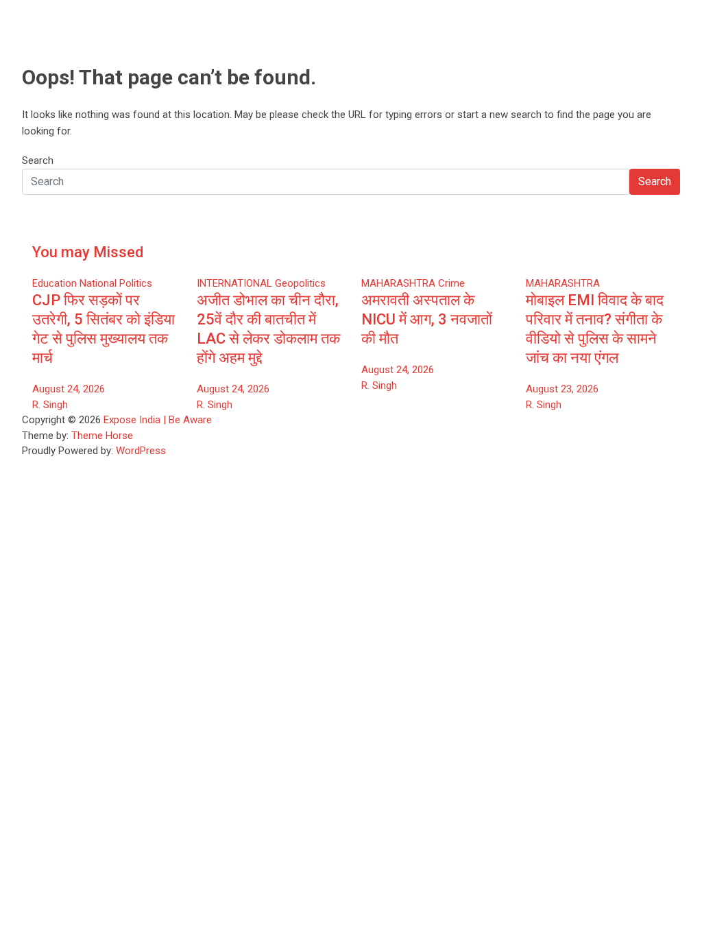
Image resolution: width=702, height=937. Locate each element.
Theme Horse (102, 435)
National (98, 283)
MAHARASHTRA (398, 283)
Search (37, 160)
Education (54, 283)
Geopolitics (300, 283)
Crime (451, 283)
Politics (135, 283)
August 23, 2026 (562, 389)
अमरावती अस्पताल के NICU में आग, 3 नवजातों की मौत (426, 319)
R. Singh (50, 405)
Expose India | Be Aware (158, 420)
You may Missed (87, 252)
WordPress (141, 450)
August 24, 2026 (68, 389)
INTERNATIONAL (234, 283)
